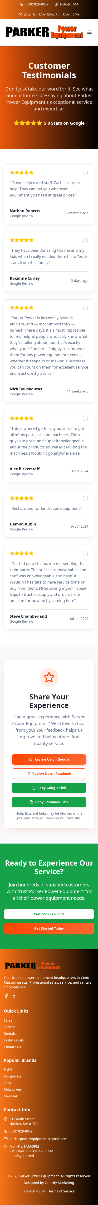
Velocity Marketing (59, 1182)
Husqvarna (12, 1076)
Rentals (10, 1033)
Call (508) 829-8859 (49, 914)
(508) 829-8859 (37, 4)
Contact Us (12, 1047)
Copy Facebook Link (52, 802)
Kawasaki (11, 1096)
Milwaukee (12, 1089)
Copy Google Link (51, 787)
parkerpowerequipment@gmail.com (38, 1139)
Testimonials (14, 1040)
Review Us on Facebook (51, 773)
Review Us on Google (51, 759)
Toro (7, 1083)
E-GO (8, 1069)
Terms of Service (62, 1191)
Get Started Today (49, 928)
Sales (8, 1020)
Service (9, 1027)
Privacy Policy (34, 1191)
